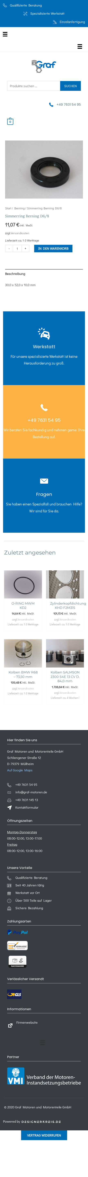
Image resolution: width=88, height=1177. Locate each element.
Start (8, 208)
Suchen (70, 86)
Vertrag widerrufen (44, 1135)
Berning (19, 208)
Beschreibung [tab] (15, 273)
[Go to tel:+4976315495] (44, 348)
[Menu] (5, 34)
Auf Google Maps (20, 770)
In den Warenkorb (53, 248)
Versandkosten (19, 233)
